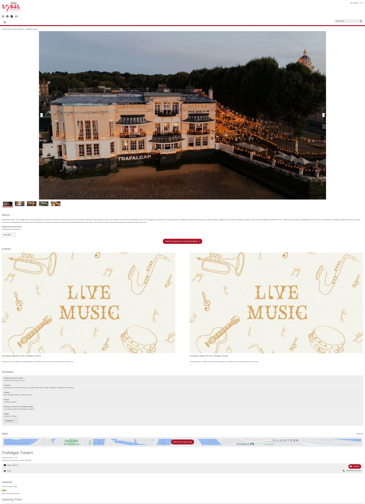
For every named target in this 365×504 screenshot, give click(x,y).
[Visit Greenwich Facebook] (7, 17)
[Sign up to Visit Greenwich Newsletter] (16, 17)
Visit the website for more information (181, 241)
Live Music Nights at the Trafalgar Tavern (21, 356)
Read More (7, 235)
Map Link (360, 434)
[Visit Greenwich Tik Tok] (12, 17)
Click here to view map (182, 442)
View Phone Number (353, 471)
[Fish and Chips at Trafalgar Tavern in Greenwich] (55, 204)
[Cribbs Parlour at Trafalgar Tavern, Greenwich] (31, 204)
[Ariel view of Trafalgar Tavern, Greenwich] (43, 204)
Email (9, 471)
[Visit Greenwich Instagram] (3, 17)
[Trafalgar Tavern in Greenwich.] (7, 204)
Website (356, 466)
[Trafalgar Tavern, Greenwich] (19, 204)
